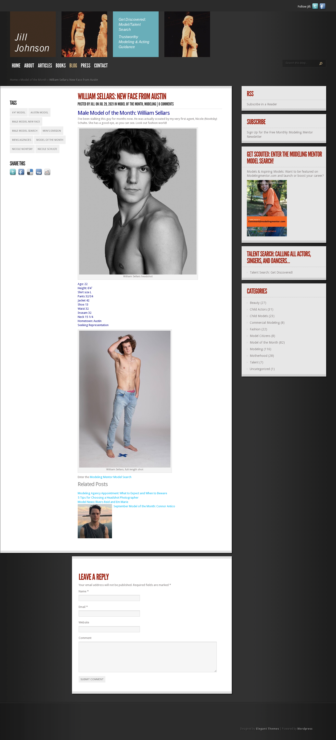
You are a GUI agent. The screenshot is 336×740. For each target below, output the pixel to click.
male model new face (26, 121)
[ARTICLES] (45, 67)
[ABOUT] (29, 67)
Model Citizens (260, 336)
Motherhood (258, 356)
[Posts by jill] (93, 104)
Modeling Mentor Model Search (110, 477)
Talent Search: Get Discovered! (271, 272)
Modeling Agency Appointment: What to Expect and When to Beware (122, 493)
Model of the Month (34, 79)
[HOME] (16, 67)
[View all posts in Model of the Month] (130, 104)
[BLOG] (73, 67)
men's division (52, 130)
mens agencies (21, 140)
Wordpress (304, 728)
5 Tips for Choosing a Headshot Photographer (108, 497)
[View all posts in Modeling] (150, 104)
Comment (85, 638)
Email (83, 607)
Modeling (256, 349)
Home (14, 79)
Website (84, 622)
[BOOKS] (61, 67)
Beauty (255, 303)
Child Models (259, 316)
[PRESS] (85, 67)
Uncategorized (260, 369)
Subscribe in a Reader (262, 104)
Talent (254, 362)
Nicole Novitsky (22, 149)
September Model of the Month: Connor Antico (144, 506)
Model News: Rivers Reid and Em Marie (103, 502)
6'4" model (18, 112)
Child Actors (258, 309)
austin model (39, 112)
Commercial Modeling (265, 322)
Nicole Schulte (47, 149)
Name (84, 591)
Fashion (255, 329)
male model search (24, 130)
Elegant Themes (267, 728)
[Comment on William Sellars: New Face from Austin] (166, 104)
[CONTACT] (101, 67)
